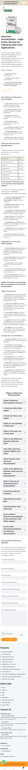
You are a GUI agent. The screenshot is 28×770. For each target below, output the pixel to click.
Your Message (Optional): (8, 610)
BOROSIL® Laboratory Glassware (11, 669)
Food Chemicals (6, 191)
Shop (3, 692)
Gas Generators (6, 671)
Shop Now (23, 2)
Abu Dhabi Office (6, 702)
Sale (3, 695)
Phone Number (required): (9, 582)
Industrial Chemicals (7, 652)
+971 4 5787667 (6, 745)
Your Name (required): (7, 559)
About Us (4, 690)
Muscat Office (5, 705)
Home (3, 687)
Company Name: (6, 575)
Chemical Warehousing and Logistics (11, 676)
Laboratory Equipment (8, 659)
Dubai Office (5, 697)
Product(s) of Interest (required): (10, 589)
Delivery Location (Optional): (9, 596)
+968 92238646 (6, 751)
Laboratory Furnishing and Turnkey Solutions (14, 674)
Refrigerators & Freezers (9, 664)
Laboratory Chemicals (8, 656)
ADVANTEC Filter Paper (8, 679)
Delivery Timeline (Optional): (9, 603)
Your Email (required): (7, 568)
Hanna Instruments (7, 661)
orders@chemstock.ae (8, 756)
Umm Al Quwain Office (8, 700)
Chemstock (4, 189)
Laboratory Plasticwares (8, 666)
